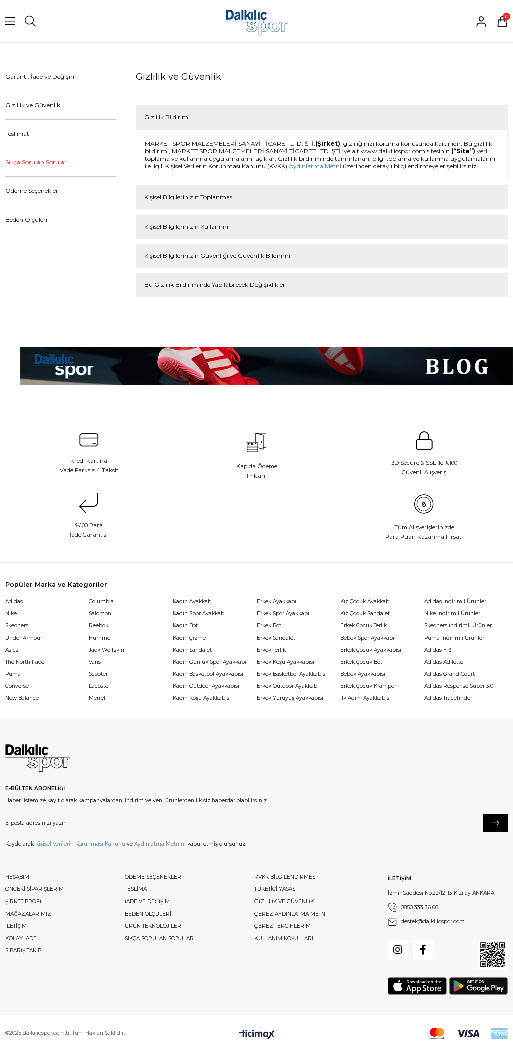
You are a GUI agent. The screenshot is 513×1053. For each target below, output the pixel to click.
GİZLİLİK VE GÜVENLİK (284, 901)
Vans (95, 662)
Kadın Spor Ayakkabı (199, 613)
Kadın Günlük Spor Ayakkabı (209, 662)
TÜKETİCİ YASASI (275, 889)
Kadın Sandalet (192, 650)
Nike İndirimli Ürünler (452, 613)
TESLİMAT (137, 889)
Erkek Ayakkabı (276, 601)
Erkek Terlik (271, 650)
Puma (13, 674)
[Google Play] (478, 986)
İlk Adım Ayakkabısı (365, 698)
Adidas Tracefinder (448, 698)
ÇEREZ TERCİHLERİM (282, 926)
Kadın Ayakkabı (193, 601)
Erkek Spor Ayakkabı (282, 613)
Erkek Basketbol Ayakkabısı (291, 674)
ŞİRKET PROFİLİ (25, 901)
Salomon (100, 613)
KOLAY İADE (21, 938)
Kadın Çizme (189, 638)
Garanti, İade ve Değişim (41, 76)
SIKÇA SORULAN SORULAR (159, 938)
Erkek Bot (268, 625)
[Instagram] (398, 950)
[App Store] (417, 986)
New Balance (22, 698)
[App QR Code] (493, 955)
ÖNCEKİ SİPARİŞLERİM (34, 889)
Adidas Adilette (443, 662)
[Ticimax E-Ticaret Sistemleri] (257, 1035)
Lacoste (98, 686)
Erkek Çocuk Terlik (363, 625)
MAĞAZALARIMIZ (28, 914)
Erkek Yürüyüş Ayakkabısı (289, 698)
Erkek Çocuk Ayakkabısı (370, 650)
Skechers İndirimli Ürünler (458, 625)
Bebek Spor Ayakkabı (367, 638)
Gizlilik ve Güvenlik (32, 105)
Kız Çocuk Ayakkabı (365, 601)
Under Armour (23, 638)
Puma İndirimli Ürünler (454, 638)
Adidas (14, 601)
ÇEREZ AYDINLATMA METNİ (290, 914)
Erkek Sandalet (275, 638)
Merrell (98, 698)
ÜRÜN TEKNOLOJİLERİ (154, 926)
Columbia (101, 601)
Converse (17, 686)
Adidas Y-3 (438, 650)
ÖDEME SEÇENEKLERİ (154, 877)
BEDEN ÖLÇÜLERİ (148, 914)
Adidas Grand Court (449, 674)
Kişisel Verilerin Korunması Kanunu (80, 843)
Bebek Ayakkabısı (362, 674)
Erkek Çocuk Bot (361, 662)
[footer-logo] (37, 758)
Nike (11, 613)
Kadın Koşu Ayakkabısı (202, 698)
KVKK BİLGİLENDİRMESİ (285, 877)
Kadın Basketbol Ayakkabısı (208, 674)
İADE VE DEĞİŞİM (147, 901)
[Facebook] (423, 950)
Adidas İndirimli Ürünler (455, 601)
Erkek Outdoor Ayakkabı (287, 686)
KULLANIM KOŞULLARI (283, 938)
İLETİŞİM (16, 926)
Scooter (98, 674)
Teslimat (17, 133)
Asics (11, 650)
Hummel (100, 638)
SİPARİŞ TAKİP (23, 950)
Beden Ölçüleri (26, 219)
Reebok (98, 625)
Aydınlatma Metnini (160, 843)
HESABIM (17, 877)
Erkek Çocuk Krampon (369, 686)
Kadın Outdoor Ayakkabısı (206, 686)
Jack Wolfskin (106, 650)
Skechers (16, 625)
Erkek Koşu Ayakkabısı (285, 662)
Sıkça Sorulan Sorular (36, 162)
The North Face (24, 662)
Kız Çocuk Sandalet (365, 613)
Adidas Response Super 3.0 (458, 686)
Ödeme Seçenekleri (32, 190)
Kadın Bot (185, 625)
